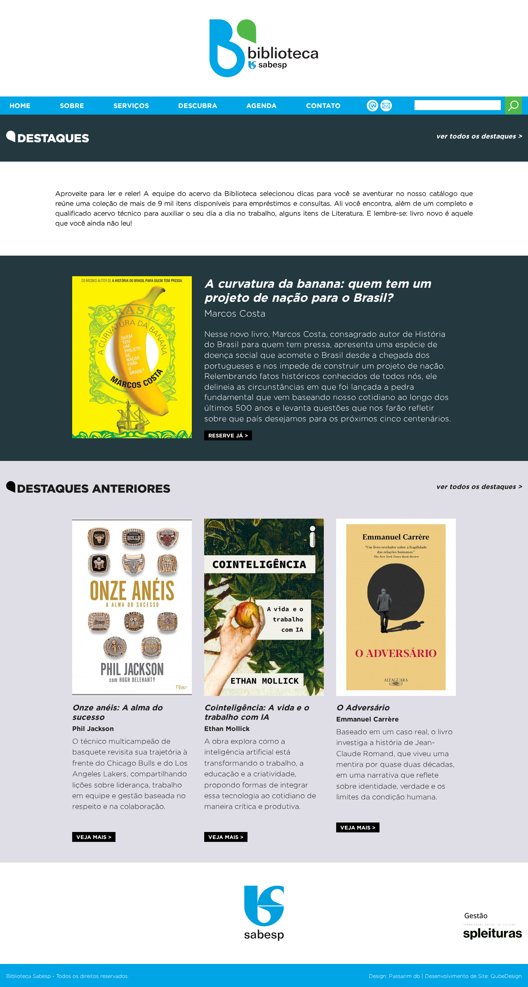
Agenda (261, 105)
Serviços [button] (131, 105)
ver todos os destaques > (479, 136)
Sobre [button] (72, 105)
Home (20, 105)
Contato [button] (323, 105)
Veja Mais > (93, 837)
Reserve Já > (228, 435)
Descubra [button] (197, 105)
